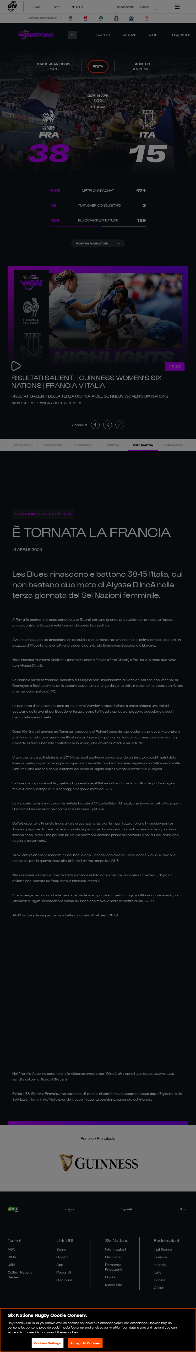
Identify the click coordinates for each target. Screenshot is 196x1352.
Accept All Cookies (85, 1343)
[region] (98, 1330)
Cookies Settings (47, 1343)
